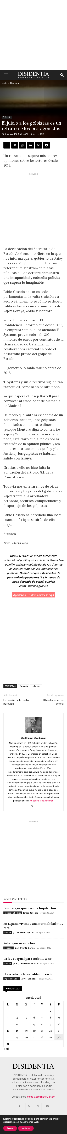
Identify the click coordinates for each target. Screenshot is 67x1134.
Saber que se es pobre (19, 943)
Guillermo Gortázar (17, 134)
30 (59, 1037)
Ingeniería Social (11, 979)
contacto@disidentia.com (41, 1096)
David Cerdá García (25, 948)
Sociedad (8, 948)
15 (50, 1024)
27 (34, 1037)
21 (42, 1030)
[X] (14, 145)
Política (7, 932)
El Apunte (14, 83)
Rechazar (26, 1128)
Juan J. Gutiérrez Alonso (25, 963)
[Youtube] (47, 1106)
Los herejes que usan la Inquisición (29, 908)
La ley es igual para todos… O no (27, 959)
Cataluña (23, 686)
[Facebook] (6, 145)
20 (34, 1030)
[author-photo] (33, 733)
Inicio (4, 83)
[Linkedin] (30, 145)
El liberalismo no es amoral (53, 702)
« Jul (6, 1049)
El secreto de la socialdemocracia (27, 974)
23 (59, 1030)
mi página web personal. (42, 800)
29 (50, 1037)
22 (50, 1030)
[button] (5, 75)
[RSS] (28, 1106)
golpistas (36, 686)
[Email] (38, 145)
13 (34, 1024)
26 (26, 1037)
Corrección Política (12, 913)
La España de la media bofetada (16, 702)
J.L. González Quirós (23, 932)
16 (59, 1024)
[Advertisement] (33, 35)
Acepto (10, 1128)
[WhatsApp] (22, 145)
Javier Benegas (30, 912)
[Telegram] (46, 145)
